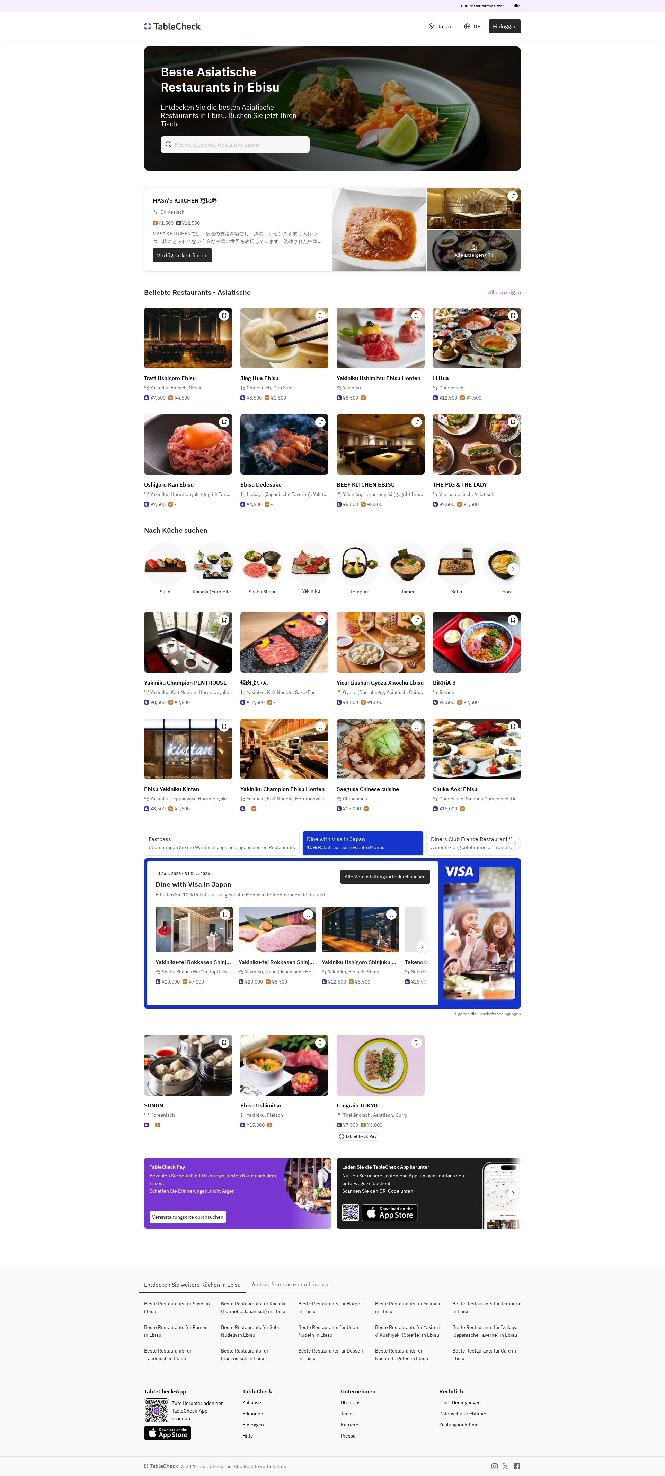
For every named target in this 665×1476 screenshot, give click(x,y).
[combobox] (235, 144)
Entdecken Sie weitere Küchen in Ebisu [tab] (192, 1284)
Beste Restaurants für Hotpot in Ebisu (330, 1307)
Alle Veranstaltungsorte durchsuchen (385, 877)
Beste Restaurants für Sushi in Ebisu (177, 1307)
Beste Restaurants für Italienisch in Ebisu (168, 1355)
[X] (506, 1466)
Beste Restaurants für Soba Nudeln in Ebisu (250, 1331)
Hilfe (516, 5)
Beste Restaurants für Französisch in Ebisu (244, 1355)
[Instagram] (494, 1466)
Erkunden (252, 1413)
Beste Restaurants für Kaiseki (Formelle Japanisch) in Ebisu (253, 1307)
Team (347, 1413)
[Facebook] (517, 1466)
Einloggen (505, 26)
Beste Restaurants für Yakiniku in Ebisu (408, 1307)
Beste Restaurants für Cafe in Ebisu (484, 1355)
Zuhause (251, 1402)
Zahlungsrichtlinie (459, 1425)
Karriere (349, 1425)
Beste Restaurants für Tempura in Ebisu (486, 1307)
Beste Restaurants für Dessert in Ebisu (331, 1355)
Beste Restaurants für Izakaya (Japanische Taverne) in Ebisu (484, 1331)
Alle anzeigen (504, 292)
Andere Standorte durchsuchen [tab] (291, 1284)
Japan (445, 26)
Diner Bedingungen (460, 1402)
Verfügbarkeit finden (182, 255)
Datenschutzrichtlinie (462, 1413)
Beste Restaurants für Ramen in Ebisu (176, 1331)
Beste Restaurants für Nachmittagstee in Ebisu (401, 1355)
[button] (175, 388)
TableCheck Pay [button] (360, 1136)
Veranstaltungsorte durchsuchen (187, 1217)
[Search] (168, 144)
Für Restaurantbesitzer (482, 5)
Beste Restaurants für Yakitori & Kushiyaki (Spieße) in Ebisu (407, 1331)
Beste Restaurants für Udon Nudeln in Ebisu (328, 1331)
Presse (348, 1436)
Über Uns (351, 1402)
